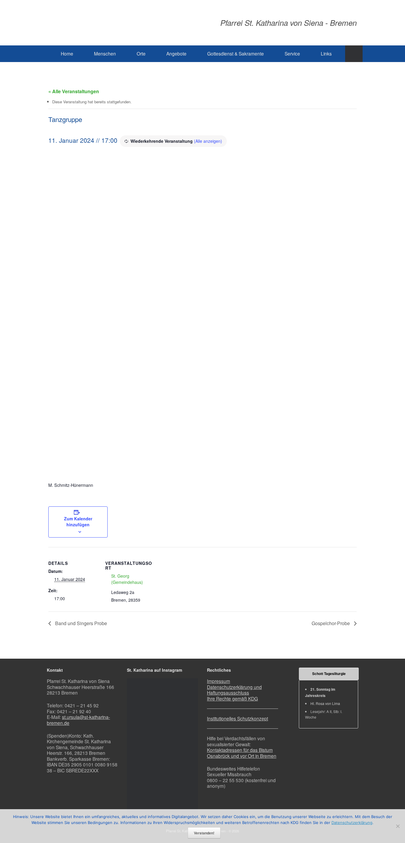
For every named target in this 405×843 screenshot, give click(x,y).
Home (67, 53)
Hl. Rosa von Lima (325, 703)
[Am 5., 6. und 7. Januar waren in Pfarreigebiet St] (162, 704)
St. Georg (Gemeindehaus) (127, 579)
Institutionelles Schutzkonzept (237, 718)
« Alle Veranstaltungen (73, 91)
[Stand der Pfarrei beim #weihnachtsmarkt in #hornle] (138, 794)
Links (326, 53)
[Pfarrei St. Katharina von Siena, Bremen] (116, 22)
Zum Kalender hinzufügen (78, 521)
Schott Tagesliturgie (329, 673)
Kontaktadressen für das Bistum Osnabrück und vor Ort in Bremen (241, 753)
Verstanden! (204, 833)
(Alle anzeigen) (208, 141)
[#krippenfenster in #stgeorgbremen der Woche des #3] (162, 749)
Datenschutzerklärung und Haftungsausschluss (234, 690)
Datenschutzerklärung (351, 822)
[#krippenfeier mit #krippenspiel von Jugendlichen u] (186, 704)
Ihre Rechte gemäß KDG (232, 698)
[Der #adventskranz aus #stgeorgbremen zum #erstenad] (162, 794)
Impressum (218, 681)
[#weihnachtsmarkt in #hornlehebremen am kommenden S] (186, 794)
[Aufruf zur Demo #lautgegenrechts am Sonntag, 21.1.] (138, 704)
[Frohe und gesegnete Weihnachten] (138, 749)
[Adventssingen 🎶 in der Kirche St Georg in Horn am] (186, 749)
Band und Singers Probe (80, 623)
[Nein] (398, 826)
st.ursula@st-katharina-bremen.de (78, 720)
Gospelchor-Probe (331, 623)
